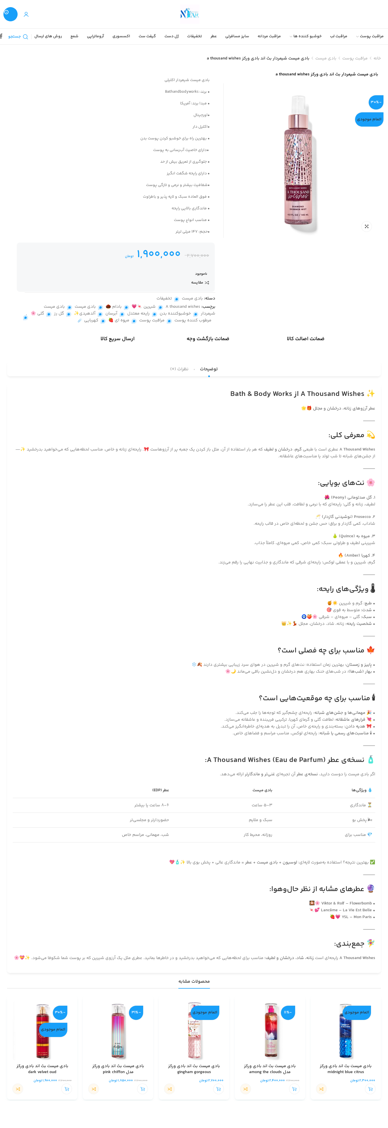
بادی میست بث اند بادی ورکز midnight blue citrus (346, 1069)
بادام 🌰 (114, 306)
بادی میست (325, 58)
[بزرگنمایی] (367, 227)
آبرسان (111, 313)
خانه (377, 58)
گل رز (59, 313)
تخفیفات (164, 298)
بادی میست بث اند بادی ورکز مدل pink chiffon (118, 1069)
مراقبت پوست (355, 58)
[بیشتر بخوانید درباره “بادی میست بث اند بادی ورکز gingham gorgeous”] (219, 1089)
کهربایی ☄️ (88, 320)
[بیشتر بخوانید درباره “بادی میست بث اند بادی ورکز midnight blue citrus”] (370, 1089)
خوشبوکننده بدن (175, 313)
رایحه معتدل (138, 313)
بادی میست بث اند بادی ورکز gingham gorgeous (194, 1069)
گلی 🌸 (37, 313)
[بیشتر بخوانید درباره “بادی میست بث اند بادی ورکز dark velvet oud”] (67, 1089)
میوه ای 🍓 (118, 320)
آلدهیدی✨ (84, 313)
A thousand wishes (183, 306)
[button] (294, 1089)
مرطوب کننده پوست (192, 320)
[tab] (209, 369)
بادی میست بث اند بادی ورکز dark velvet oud (42, 1069)
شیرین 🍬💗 (144, 306)
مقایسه (197, 282)
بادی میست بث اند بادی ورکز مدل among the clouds (270, 1069)
